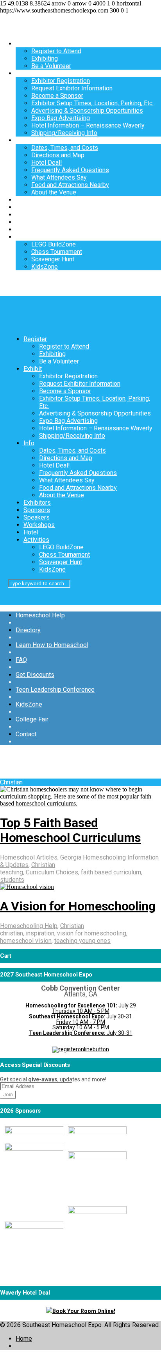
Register (27, 43)
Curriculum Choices (52, 872)
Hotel (23, 229)
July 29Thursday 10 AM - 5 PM (80, 1008)
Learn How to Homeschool (52, 645)
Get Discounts (35, 674)
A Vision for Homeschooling (78, 906)
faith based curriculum (111, 872)
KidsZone (44, 266)
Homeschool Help (40, 615)
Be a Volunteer (51, 66)
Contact (26, 734)
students (12, 879)
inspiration (40, 933)
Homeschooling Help (28, 926)
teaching (11, 872)
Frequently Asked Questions (70, 170)
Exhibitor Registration (60, 81)
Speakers (29, 214)
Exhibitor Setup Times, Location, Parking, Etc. (92, 103)
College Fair (32, 719)
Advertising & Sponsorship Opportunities (87, 110)
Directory (28, 630)
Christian (43, 865)
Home (24, 1338)
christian (11, 933)
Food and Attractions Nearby (70, 185)
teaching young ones (82, 940)
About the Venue (53, 192)
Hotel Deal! (46, 162)
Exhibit (25, 73)
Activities (28, 237)
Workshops (31, 222)
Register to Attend (56, 51)
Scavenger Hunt (52, 259)
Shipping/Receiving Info (64, 133)
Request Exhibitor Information (72, 88)
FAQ (21, 660)
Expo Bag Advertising (60, 118)
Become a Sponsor (57, 95)
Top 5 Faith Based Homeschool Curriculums (70, 830)
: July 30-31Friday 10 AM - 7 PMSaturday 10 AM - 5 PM (80, 1021)
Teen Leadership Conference (55, 689)
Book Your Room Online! (83, 1311)
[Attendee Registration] (80, 1049)
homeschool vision (26, 940)
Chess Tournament (56, 251)
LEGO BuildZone (53, 244)
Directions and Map (57, 155)
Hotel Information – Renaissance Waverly (88, 125)
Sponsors (29, 207)
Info (21, 140)
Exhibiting (44, 58)
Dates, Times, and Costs (64, 147)
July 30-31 (80, 1033)
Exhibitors (29, 199)
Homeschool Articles (28, 857)
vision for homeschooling (91, 933)
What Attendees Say (59, 177)
